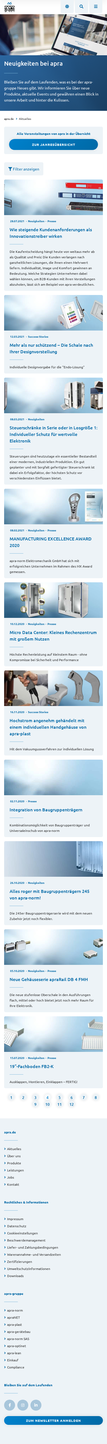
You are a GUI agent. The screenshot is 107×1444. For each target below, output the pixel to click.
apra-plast (14, 1324)
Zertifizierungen (19, 1261)
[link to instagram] (22, 1405)
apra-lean (14, 1353)
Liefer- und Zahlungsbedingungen (32, 1247)
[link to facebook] (9, 1405)
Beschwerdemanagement (26, 1240)
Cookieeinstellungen (22, 1233)
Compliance (15, 1367)
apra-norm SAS (18, 1338)
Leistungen (15, 1170)
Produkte (14, 1163)
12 (71, 1104)
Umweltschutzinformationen (28, 1268)
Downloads (15, 1276)
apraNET (13, 1317)
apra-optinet (16, 1346)
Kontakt (13, 1184)
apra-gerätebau (18, 1331)
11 (59, 1104)
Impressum (15, 1219)
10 (47, 1104)
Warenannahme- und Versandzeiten (34, 1254)
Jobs (10, 1177)
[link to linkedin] (35, 1405)
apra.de (9, 119)
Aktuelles (25, 119)
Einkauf (12, 1360)
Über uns (14, 1156)
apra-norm (15, 1310)
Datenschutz (16, 1226)
